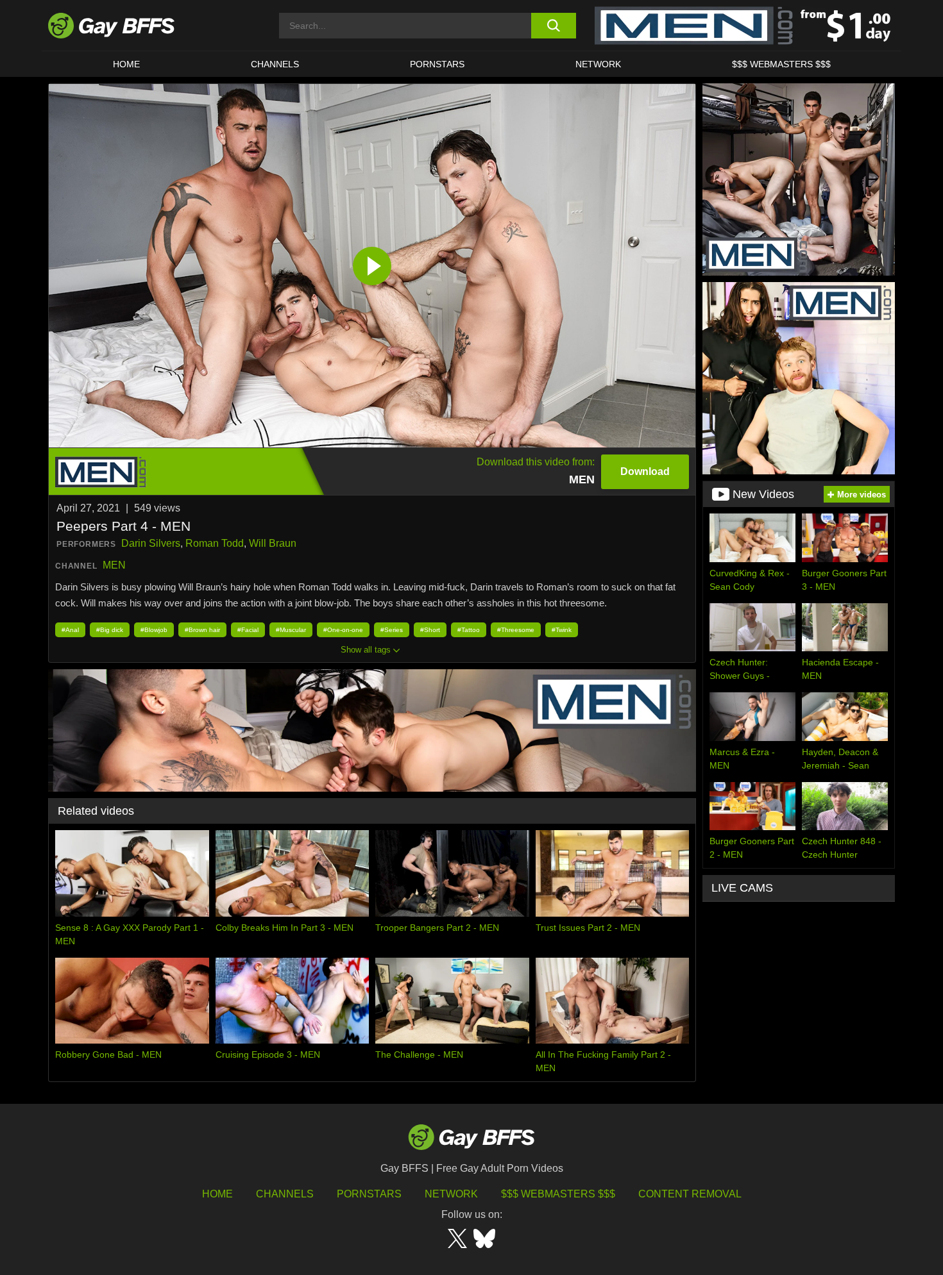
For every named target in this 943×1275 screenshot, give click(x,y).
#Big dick (109, 629)
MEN (114, 565)
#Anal (70, 629)
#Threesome (515, 629)
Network (598, 64)
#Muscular (291, 629)
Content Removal (690, 1193)
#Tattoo (468, 629)
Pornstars (369, 1193)
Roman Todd (214, 543)
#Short (430, 629)
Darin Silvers (150, 543)
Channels (285, 1193)
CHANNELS (275, 64)
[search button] (553, 25)
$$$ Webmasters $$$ (781, 64)
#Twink (562, 629)
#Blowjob (153, 629)
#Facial (248, 629)
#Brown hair (202, 629)
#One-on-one (343, 629)
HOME (126, 64)
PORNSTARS (437, 64)
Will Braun (272, 543)
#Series (391, 629)
